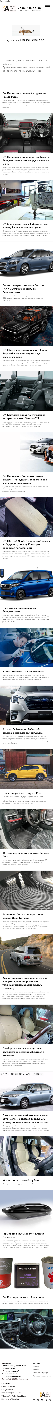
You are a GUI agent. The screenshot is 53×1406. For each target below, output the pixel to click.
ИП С (4, 1371)
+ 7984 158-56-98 (29, 8)
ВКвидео (25, 1396)
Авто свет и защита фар (42, 1376)
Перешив (36, 1373)
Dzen (19, 1396)
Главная (36, 1366)
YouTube (12, 1396)
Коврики (36, 1370)
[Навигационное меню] (47, 6)
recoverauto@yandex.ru (11, 1393)
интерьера (44, 1373)
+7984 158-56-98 (8, 1386)
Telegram (5, 1396)
